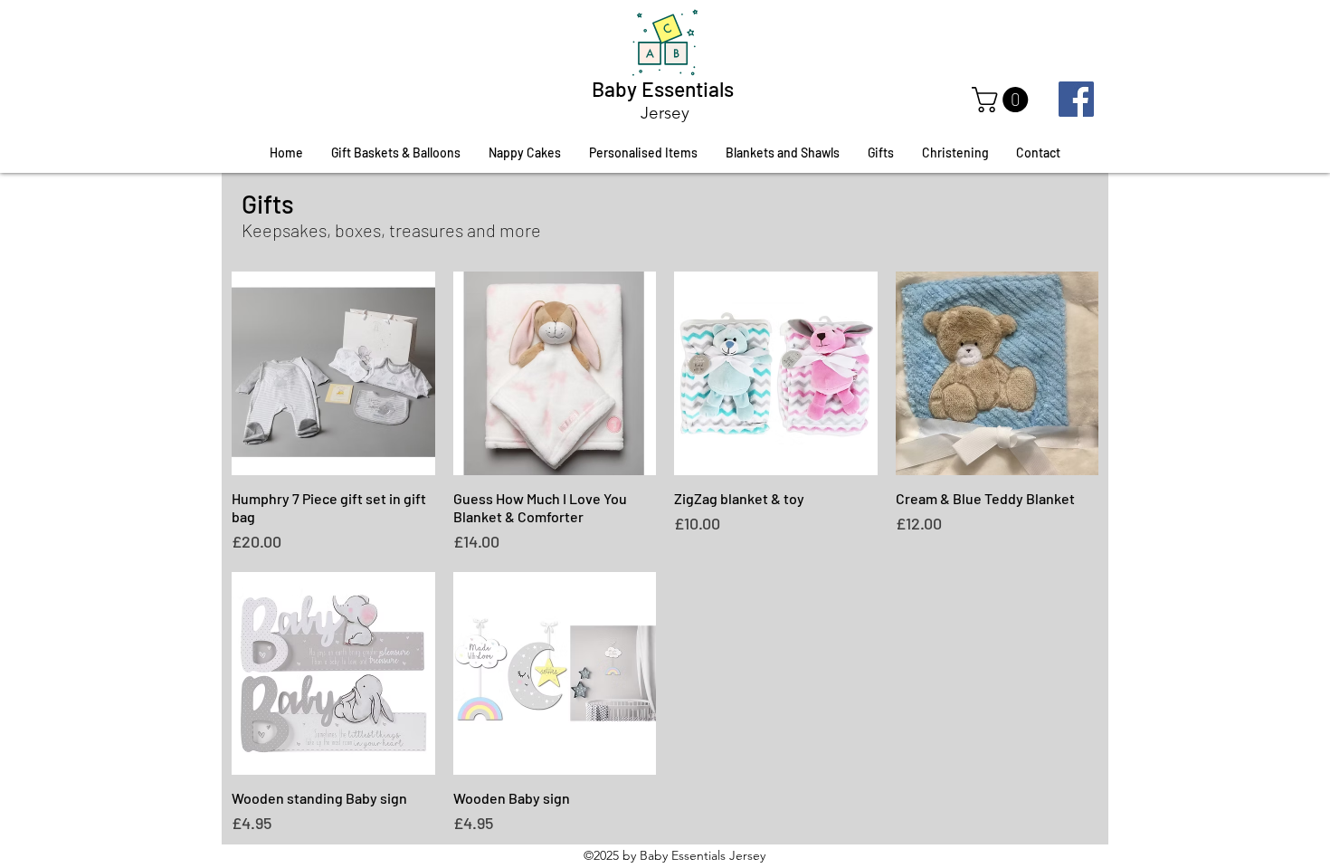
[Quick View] (333, 373)
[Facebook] (1076, 99)
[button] (1003, 99)
